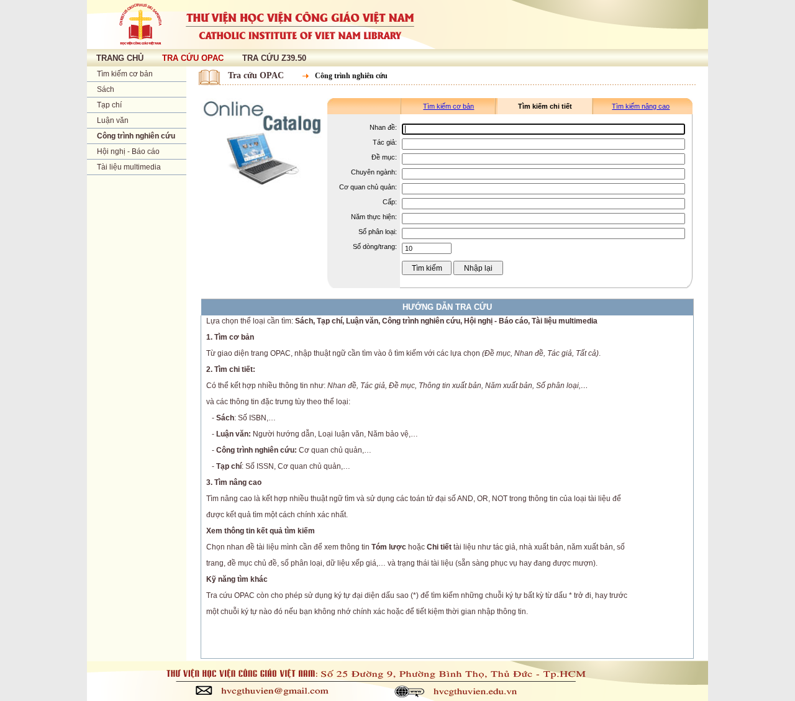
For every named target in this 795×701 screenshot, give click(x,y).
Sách (105, 89)
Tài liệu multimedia (129, 167)
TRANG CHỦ (119, 58)
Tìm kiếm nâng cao (641, 106)
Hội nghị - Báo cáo (128, 151)
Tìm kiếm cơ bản (125, 74)
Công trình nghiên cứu (136, 136)
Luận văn (113, 120)
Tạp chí (109, 105)
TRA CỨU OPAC (193, 58)
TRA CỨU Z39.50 (274, 58)
